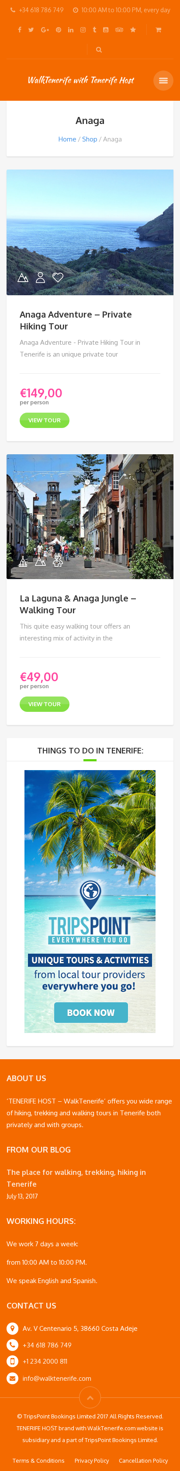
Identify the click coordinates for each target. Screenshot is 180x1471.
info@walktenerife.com (57, 1378)
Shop (89, 139)
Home (67, 139)
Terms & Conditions (39, 1460)
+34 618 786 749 (47, 1345)
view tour (44, 420)
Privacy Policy (92, 1460)
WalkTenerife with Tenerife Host (80, 80)
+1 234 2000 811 (45, 1361)
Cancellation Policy (143, 1460)
